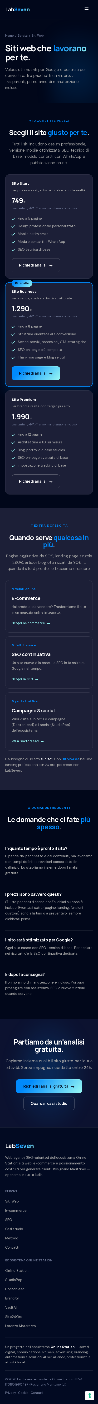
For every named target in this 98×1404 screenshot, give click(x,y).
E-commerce (16, 1210)
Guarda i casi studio (49, 1103)
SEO (8, 1220)
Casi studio (14, 1229)
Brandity (12, 1298)
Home (9, 36)
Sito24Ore (70, 759)
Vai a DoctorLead (28, 741)
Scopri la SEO (25, 679)
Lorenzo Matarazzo (20, 1326)
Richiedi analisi (36, 265)
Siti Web (12, 1201)
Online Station (17, 1270)
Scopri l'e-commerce (31, 623)
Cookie (23, 1393)
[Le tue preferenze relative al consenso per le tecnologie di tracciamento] (89, 1395)
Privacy (10, 1393)
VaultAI (11, 1307)
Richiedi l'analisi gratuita (49, 1086)
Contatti (12, 1247)
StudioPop (13, 1280)
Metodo (11, 1238)
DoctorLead (14, 1289)
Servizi (23, 36)
